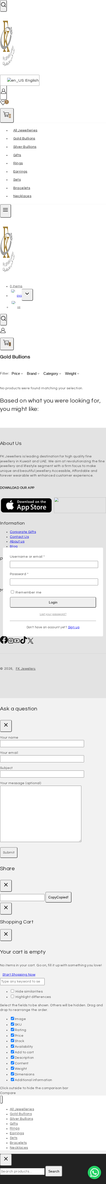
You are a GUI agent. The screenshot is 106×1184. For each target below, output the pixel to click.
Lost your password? (53, 614)
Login (53, 602)
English (29, 80)
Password (27, 574)
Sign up (74, 627)
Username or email (35, 556)
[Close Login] (6, 909)
